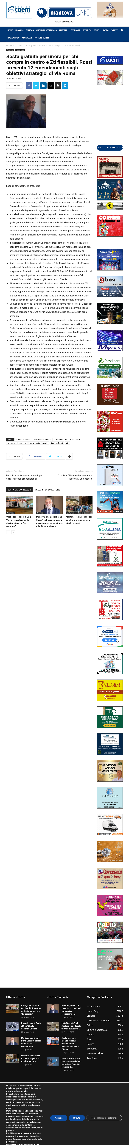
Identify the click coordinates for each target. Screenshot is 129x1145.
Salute (114, 30)
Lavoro (105, 30)
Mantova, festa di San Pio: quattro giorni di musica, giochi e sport (79, 520)
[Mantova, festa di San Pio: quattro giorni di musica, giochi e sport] (79, 505)
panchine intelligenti (39, 443)
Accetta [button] (59, 1117)
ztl (67, 443)
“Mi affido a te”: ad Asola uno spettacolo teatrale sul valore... (71, 1026)
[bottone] (110, 147)
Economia (75, 30)
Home (10, 30)
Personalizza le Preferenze (104, 1117)
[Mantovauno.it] (64, 12)
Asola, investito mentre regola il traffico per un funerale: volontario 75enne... (70, 1043)
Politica (30, 30)
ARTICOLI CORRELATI (19, 489)
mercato (22, 443)
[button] (120, 30)
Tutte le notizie (41, 38)
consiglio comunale (42, 439)
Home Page (20, 50)
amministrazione (23, 439)
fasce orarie (75, 439)
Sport (96, 30)
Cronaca (19, 30)
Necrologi (27, 38)
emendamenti (61, 439)
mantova (11, 443)
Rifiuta (76, 1117)
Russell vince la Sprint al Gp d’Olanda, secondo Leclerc (31, 1026)
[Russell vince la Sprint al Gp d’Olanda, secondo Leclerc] (12, 1026)
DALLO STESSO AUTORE (47, 489)
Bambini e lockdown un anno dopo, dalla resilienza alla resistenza (24, 477)
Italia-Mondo (14, 38)
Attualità (86, 30)
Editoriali (63, 30)
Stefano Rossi (57, 443)
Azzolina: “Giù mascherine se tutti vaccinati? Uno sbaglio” (75, 477)
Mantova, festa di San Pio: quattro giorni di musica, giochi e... (30, 1058)
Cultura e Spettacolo (46, 30)
